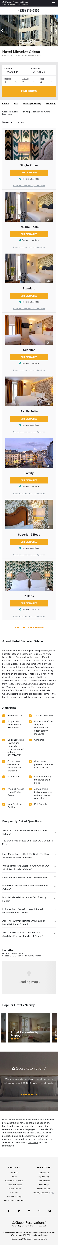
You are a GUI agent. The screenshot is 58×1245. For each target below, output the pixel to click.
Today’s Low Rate (30, 178)
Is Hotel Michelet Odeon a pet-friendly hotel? (24, 899)
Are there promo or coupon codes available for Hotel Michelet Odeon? (22, 934)
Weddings (51, 103)
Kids (42, 79)
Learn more (7, 114)
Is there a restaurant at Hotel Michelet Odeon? (25, 887)
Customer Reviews (14, 1180)
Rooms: (7, 79)
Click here (33, 1142)
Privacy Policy (14, 1188)
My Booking (44, 1176)
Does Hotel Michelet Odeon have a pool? (25, 877)
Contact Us (44, 1172)
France (38, 955)
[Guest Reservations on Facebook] (10, 1210)
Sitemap (14, 1192)
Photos (5, 103)
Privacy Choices (40, 1192)
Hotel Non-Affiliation (14, 1200)
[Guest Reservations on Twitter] (19, 1210)
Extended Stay (44, 1188)
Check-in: (8, 69)
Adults (25, 79)
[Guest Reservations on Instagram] (29, 1210)
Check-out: (36, 69)
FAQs (14, 1176)
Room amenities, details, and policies (29, 186)
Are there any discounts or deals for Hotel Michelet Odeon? (23, 922)
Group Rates (44, 1180)
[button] (3, 30)
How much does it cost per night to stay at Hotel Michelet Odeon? (25, 855)
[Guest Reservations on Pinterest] (40, 1210)
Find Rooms (29, 91)
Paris (24, 955)
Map (16, 103)
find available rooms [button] (29, 627)
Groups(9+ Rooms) (32, 103)
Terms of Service (14, 1184)
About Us (14, 1172)
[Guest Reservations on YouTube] (48, 1210)
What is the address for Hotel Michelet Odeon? (25, 832)
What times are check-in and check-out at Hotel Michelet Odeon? (25, 867)
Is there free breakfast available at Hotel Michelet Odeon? (22, 910)
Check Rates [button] (29, 172)
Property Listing (14, 1196)
